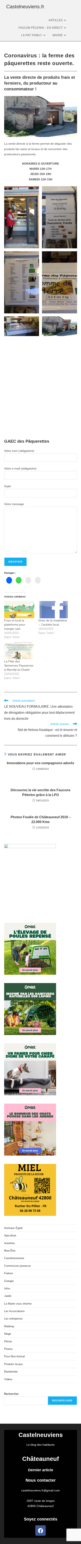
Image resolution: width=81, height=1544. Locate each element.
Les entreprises (13, 1318)
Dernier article (40, 1470)
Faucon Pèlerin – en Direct (41, 27)
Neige (7, 1333)
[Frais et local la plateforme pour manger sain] (19, 609)
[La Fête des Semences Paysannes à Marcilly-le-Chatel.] (19, 650)
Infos (7, 1288)
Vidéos (8, 1379)
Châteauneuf (40, 1458)
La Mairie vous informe (18, 1303)
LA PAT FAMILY (32, 35)
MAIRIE (58, 35)
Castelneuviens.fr (25, 6)
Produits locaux (13, 1364)
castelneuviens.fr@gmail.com (40, 1490)
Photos (8, 1349)
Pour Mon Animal (14, 1356)
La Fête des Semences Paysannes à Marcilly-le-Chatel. (18, 665)
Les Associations (14, 1311)
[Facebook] (40, 1530)
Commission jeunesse (17, 1265)
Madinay (9, 1326)
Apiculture (10, 1235)
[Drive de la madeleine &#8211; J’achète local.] (53, 609)
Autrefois (9, 1243)
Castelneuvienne (14, 1258)
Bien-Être (9, 1250)
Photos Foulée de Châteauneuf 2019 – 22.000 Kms (41, 819)
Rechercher (11, 1393)
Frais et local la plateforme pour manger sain (14, 624)
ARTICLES (56, 20)
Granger (9, 1281)
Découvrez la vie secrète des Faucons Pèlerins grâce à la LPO (40, 792)
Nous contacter (41, 1480)
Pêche (8, 1341)
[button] (21, 217)
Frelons (8, 1273)
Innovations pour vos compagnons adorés (40, 763)
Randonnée (11, 1371)
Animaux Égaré (13, 1228)
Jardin (7, 1296)
